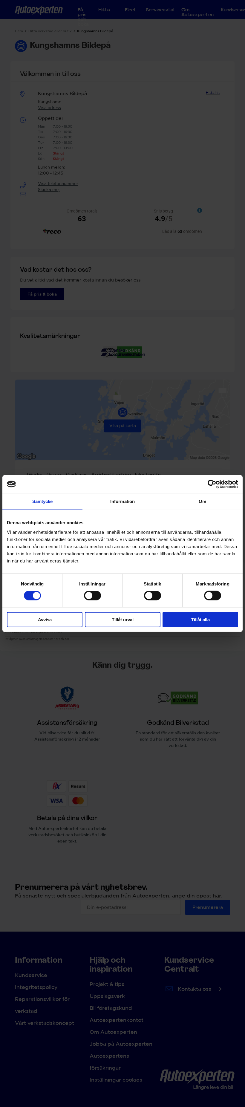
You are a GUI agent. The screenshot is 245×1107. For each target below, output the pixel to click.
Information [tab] (122, 501)
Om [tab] (202, 501)
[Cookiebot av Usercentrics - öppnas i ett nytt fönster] (212, 484)
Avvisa (45, 619)
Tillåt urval (123, 619)
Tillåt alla (200, 619)
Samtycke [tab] (42, 501)
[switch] (92, 595)
